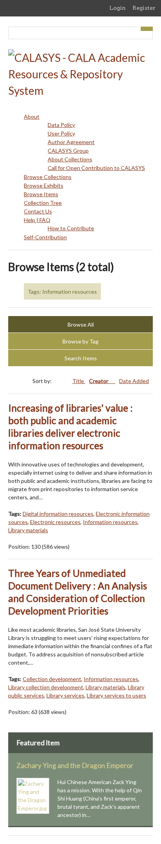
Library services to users (116, 695)
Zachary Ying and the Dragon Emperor (74, 765)
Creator (99, 381)
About (31, 116)
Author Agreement (71, 142)
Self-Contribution (45, 237)
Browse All (81, 324)
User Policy (61, 133)
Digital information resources (58, 513)
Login (117, 8)
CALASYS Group (68, 150)
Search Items (80, 358)
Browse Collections (48, 176)
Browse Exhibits (43, 185)
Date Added (134, 381)
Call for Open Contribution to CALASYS (96, 167)
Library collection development (45, 687)
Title (78, 381)
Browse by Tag (80, 341)
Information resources (110, 522)
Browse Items (41, 194)
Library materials (28, 530)
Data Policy (61, 124)
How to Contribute (71, 228)
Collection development (52, 679)
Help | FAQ (37, 220)
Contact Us (38, 211)
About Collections (70, 159)
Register (144, 8)
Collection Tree (43, 202)
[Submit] (147, 29)
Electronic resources (55, 522)
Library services (65, 695)
